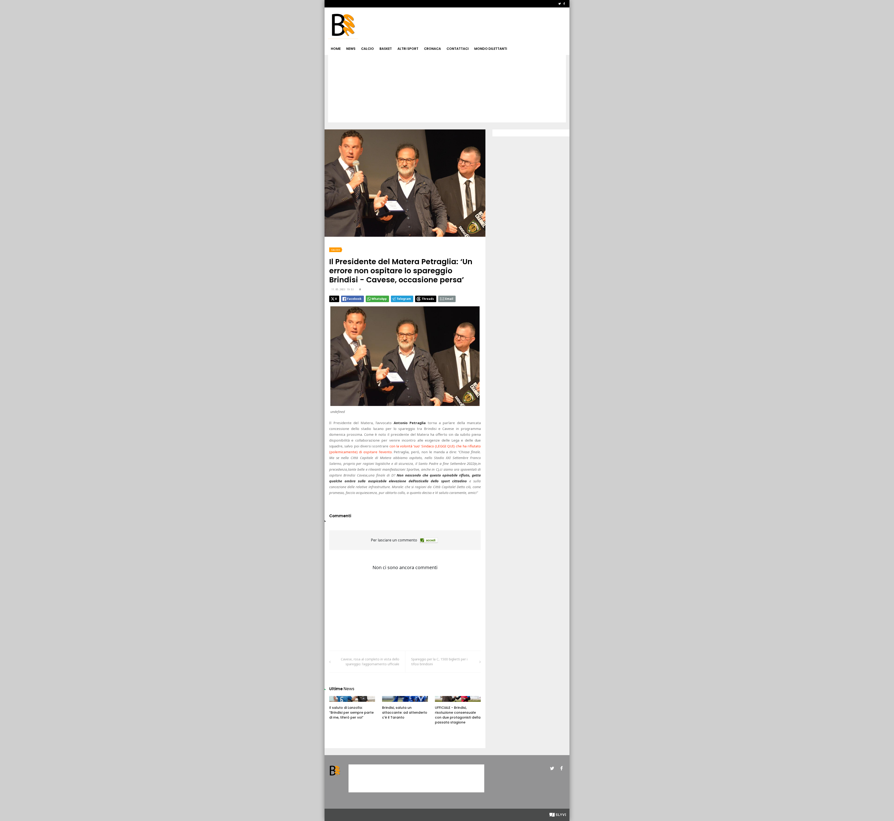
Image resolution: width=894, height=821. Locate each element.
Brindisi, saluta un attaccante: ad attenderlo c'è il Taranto (404, 712)
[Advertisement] (447, 89)
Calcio (367, 48)
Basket (385, 48)
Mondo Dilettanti (490, 48)
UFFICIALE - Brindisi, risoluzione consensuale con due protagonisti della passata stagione (458, 715)
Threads (428, 299)
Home (336, 48)
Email (449, 299)
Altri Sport (407, 48)
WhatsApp (379, 299)
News (351, 48)
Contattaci (458, 48)
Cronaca (432, 48)
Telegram (404, 299)
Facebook (354, 299)
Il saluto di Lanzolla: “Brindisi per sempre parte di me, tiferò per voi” (351, 712)
